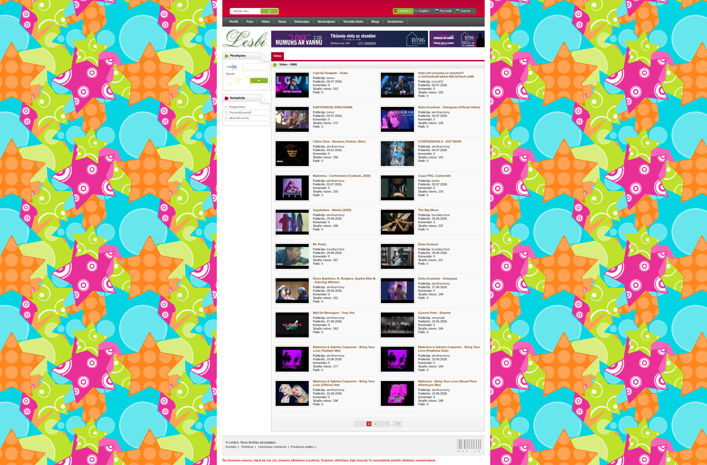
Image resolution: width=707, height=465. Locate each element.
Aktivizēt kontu (239, 118)
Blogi (375, 21)
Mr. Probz (319, 244)
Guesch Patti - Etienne (434, 312)
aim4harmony (441, 112)
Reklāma (247, 446)
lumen (330, 78)
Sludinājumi (326, 21)
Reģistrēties (237, 107)
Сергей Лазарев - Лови (330, 73)
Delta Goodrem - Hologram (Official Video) (449, 107)
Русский (445, 10)
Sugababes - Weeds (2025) (332, 210)
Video (266, 21)
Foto (249, 21)
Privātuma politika (302, 446)
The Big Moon (428, 210)
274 (397, 423)
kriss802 (437, 81)
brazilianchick (441, 215)
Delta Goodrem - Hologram (437, 278)
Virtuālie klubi (353, 21)
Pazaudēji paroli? (240, 112)
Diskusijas (301, 21)
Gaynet (465, 10)
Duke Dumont (428, 244)
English (424, 10)
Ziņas (282, 21)
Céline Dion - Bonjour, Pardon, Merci (339, 141)
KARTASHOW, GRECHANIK (333, 107)
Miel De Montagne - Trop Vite (334, 312)
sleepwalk (438, 317)
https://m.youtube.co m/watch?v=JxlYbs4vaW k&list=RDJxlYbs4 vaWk (446, 74)
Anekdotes (395, 21)
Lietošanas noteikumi (272, 446)
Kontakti (231, 446)
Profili (233, 21)
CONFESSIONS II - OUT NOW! (439, 141)
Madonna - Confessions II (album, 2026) (342, 175)
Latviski (403, 10)
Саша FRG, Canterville (434, 175)
